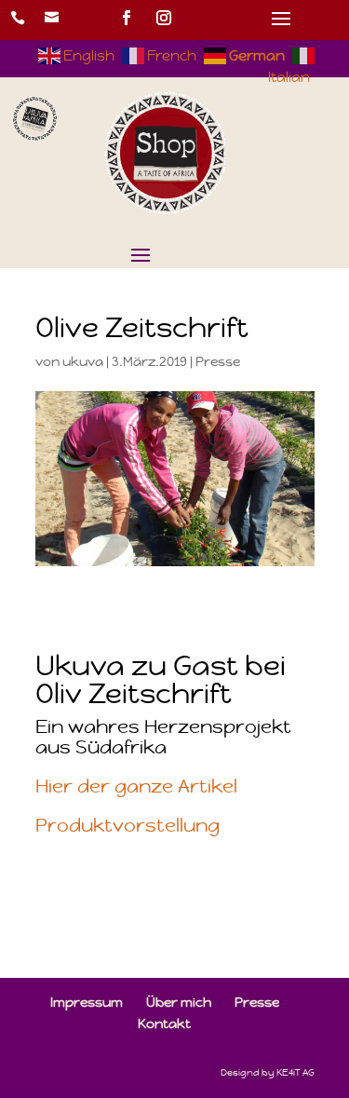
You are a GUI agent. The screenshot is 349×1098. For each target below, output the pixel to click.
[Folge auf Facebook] (126, 18)
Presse (217, 361)
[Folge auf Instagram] (164, 18)
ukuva (82, 361)
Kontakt (164, 1023)
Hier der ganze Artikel (136, 786)
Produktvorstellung (127, 825)
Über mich (178, 1002)
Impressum (86, 1002)
